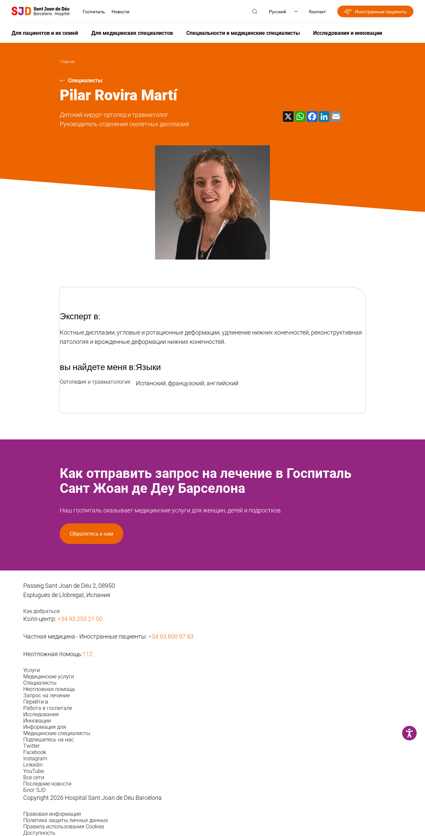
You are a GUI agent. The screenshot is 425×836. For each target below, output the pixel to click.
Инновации (37, 721)
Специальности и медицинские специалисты (243, 33)
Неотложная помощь (49, 689)
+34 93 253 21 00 (80, 618)
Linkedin (33, 765)
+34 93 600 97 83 (171, 636)
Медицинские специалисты (56, 733)
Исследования (41, 714)
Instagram (35, 758)
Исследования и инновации (347, 33)
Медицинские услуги (48, 676)
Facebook (34, 752)
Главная (67, 61)
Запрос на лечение (46, 695)
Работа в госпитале (47, 708)
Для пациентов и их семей (45, 33)
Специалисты (85, 80)
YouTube (33, 771)
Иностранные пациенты (381, 11)
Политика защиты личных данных (65, 820)
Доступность (39, 833)
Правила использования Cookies (63, 826)
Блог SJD (34, 790)
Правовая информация (52, 814)
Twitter (31, 746)
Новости (120, 11)
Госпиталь (94, 11)
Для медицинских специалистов (132, 33)
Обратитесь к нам (91, 533)
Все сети (33, 777)
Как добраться (41, 611)
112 (88, 653)
